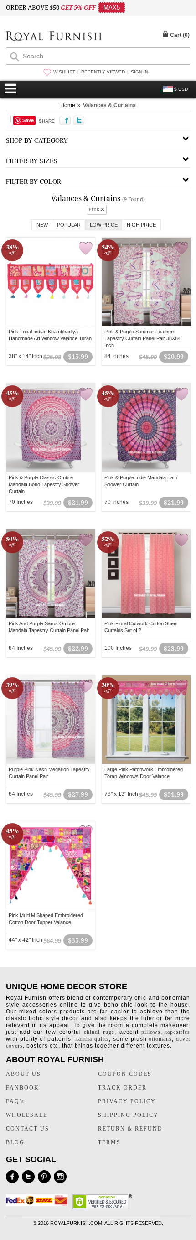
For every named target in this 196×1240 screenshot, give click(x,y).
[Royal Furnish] (54, 37)
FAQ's (15, 1101)
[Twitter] (28, 1176)
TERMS (109, 1142)
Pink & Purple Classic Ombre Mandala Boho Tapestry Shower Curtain (44, 484)
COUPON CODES (125, 1074)
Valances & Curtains (109, 105)
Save (28, 120)
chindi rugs (99, 1032)
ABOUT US (23, 1074)
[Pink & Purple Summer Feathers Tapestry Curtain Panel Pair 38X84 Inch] (146, 324)
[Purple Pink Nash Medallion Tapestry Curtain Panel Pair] (50, 762)
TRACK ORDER (122, 1087)
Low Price (104, 225)
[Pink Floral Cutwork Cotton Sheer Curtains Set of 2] (146, 616)
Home (67, 105)
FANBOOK (22, 1087)
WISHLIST (64, 71)
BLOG (15, 1142)
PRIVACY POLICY (127, 1101)
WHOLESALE (26, 1115)
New (42, 225)
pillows (150, 1032)
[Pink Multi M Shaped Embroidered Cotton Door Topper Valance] (50, 908)
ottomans (160, 1039)
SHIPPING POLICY (128, 1115)
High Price (141, 225)
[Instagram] (60, 1176)
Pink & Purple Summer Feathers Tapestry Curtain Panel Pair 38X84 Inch (142, 338)
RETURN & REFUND (130, 1129)
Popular (69, 225)
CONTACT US (27, 1129)
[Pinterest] (44, 1176)
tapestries (177, 1032)
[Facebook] (12, 1176)
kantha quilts (92, 1039)
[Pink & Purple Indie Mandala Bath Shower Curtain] (146, 470)
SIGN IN (139, 71)
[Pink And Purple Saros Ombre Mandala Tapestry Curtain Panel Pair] (50, 616)
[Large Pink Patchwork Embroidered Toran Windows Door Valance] (146, 762)
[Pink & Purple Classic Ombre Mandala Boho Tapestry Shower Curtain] (50, 470)
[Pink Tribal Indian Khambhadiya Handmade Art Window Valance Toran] (50, 324)
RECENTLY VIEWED (103, 71)
